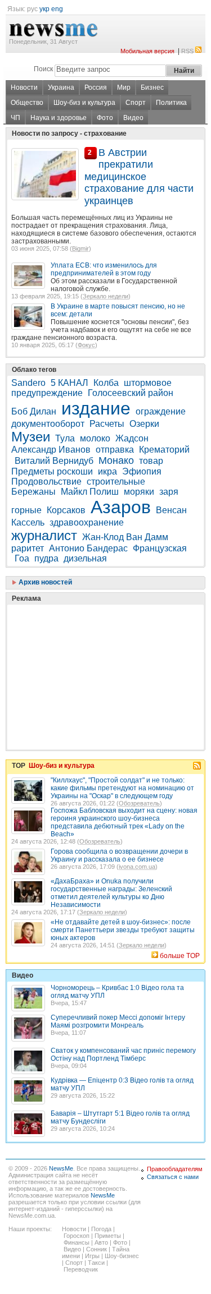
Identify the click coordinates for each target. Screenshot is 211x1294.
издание (96, 408)
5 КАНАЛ (69, 383)
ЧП (15, 118)
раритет (27, 548)
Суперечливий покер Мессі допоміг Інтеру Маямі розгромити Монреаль (118, 1021)
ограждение (161, 411)
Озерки (144, 424)
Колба (106, 383)
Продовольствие (46, 481)
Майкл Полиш (90, 491)
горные (26, 510)
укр (44, 9)
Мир (124, 87)
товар (151, 461)
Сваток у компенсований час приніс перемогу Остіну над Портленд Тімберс (123, 1054)
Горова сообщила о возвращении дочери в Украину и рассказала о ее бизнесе (119, 855)
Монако (116, 460)
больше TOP (180, 956)
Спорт (135, 103)
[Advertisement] (95, 649)
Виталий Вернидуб (54, 461)
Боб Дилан (33, 411)
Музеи (30, 436)
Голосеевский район (130, 393)
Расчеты (106, 424)
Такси (96, 1262)
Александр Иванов (51, 449)
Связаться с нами (173, 1176)
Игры (92, 1255)
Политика (171, 103)
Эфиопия (141, 471)
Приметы (108, 1235)
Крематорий (164, 449)
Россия (95, 87)
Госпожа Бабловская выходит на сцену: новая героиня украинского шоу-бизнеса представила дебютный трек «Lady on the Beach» (124, 822)
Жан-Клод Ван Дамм (125, 537)
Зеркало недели (105, 296)
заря (168, 491)
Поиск (43, 69)
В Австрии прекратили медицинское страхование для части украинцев (139, 176)
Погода (101, 1229)
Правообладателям (175, 1169)
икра (107, 471)
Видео (133, 118)
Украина (61, 87)
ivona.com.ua (137, 866)
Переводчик (81, 1269)
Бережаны (33, 491)
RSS (187, 51)
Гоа (22, 558)
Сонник (96, 1249)
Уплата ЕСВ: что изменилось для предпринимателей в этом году (104, 269)
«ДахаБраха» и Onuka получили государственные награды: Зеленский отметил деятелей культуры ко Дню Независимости (111, 893)
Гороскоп (76, 1235)
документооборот (47, 424)
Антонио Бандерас (88, 548)
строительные (116, 481)
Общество (27, 103)
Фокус (86, 345)
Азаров (121, 507)
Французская (160, 548)
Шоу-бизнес (122, 1255)
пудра (46, 558)
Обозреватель (139, 803)
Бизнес (152, 87)
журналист (44, 535)
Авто (101, 1242)
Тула (65, 438)
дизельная (85, 558)
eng (57, 9)
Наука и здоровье (58, 118)
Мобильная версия (147, 51)
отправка (115, 449)
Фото (105, 118)
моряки (139, 491)
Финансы (76, 1242)
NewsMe (61, 1168)
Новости (24, 87)
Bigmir (80, 248)
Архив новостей (44, 582)
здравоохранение (87, 522)
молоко (95, 438)
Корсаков (66, 510)
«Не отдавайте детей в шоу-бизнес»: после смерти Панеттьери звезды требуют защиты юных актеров (123, 930)
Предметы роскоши (52, 471)
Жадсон (132, 438)
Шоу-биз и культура (84, 103)
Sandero (28, 383)
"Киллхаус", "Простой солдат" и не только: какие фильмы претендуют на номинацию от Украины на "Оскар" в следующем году (122, 788)
